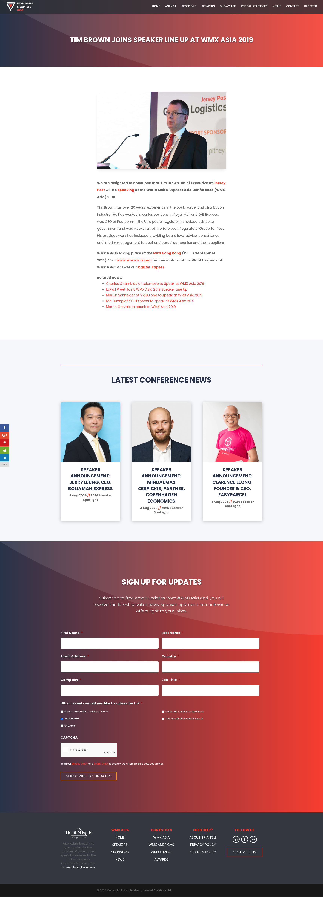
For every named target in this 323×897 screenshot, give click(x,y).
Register (310, 6)
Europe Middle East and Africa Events (86, 711)
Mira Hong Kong (167, 253)
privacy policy (80, 763)
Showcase (228, 6)
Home (156, 6)
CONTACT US (244, 852)
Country (170, 656)
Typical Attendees (254, 6)
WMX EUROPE (161, 852)
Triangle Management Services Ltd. (146, 890)
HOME (120, 837)
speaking (126, 189)
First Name (72, 633)
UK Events (70, 725)
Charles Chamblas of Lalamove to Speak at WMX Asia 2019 (155, 283)
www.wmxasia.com (134, 260)
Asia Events (71, 718)
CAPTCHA (69, 737)
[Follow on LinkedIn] (236, 839)
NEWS (120, 859)
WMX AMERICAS (161, 844)
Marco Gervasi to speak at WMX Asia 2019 (141, 306)
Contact (292, 6)
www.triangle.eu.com (80, 867)
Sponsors (188, 6)
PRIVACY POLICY (203, 844)
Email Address (75, 656)
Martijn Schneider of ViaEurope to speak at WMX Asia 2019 (154, 295)
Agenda (170, 6)
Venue (277, 6)
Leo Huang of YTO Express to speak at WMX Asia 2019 (150, 301)
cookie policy (101, 763)
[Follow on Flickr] (253, 839)
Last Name (173, 633)
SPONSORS (120, 852)
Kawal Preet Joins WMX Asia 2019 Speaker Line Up (146, 289)
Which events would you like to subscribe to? (102, 703)
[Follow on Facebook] (244, 839)
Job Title (171, 680)
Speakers (208, 6)
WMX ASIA (161, 837)
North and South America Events (184, 711)
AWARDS (161, 859)
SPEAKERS (120, 844)
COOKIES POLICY (203, 852)
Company (71, 680)
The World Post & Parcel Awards (184, 718)
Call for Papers (151, 267)
